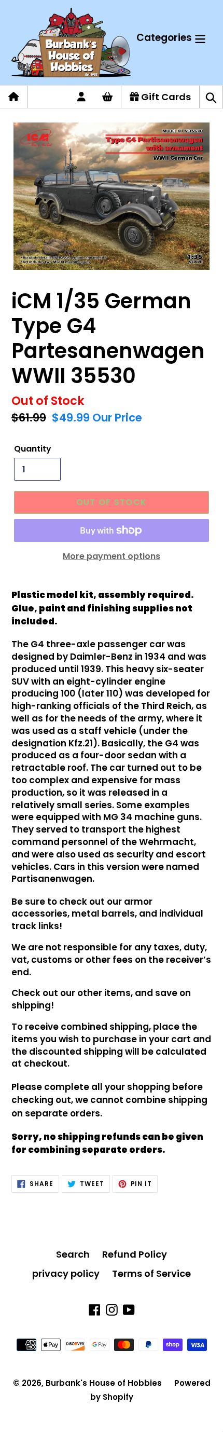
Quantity (32, 449)
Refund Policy (134, 1254)
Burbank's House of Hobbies (104, 1383)
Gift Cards (165, 96)
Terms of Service (151, 1273)
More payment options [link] (111, 556)
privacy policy (66, 1273)
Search (73, 1254)
